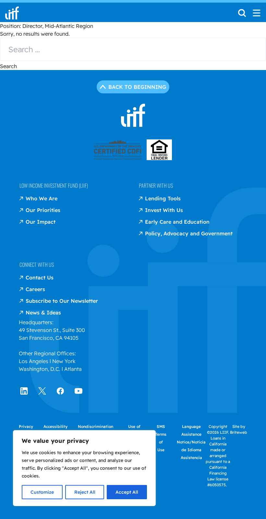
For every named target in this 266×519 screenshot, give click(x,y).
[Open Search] (242, 15)
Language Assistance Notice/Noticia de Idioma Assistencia (191, 442)
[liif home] (12, 12)
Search (8, 66)
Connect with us (36, 264)
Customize (42, 492)
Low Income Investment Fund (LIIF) (53, 185)
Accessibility (55, 426)
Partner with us (156, 185)
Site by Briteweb (238, 429)
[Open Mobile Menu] (256, 13)
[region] (84, 468)
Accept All (126, 492)
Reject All (84, 492)
